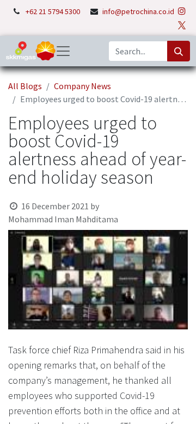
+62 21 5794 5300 (54, 11)
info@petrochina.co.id (138, 11)
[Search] (178, 51)
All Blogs (25, 85)
